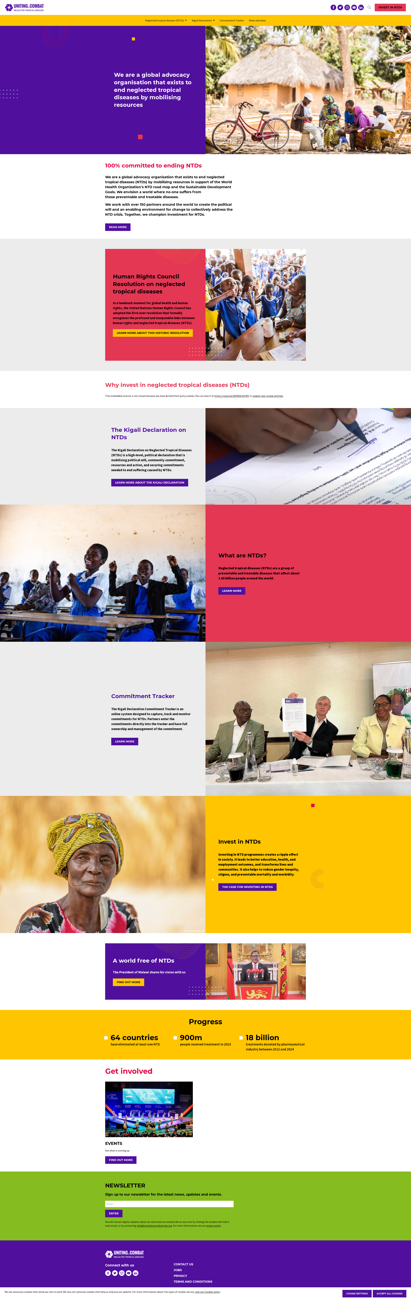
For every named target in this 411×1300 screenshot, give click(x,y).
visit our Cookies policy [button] (207, 1291)
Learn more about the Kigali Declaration (149, 482)
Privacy (180, 1276)
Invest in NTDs (390, 7)
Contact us (183, 1264)
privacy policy (213, 1225)
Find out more (128, 982)
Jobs (178, 1270)
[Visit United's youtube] (354, 7)
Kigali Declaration (202, 20)
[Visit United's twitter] (340, 7)
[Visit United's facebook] (333, 7)
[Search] (369, 7)
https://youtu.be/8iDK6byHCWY (231, 395)
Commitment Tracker (232, 20)
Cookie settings (357, 1293)
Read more (118, 227)
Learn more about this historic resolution (153, 333)
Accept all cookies (389, 1293)
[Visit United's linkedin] (361, 7)
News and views (257, 20)
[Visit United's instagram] (347, 7)
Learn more (231, 590)
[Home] (24, 7)
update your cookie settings (268, 395)
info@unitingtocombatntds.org (154, 1225)
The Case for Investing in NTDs (247, 887)
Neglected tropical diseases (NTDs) (164, 20)
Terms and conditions (193, 1281)
